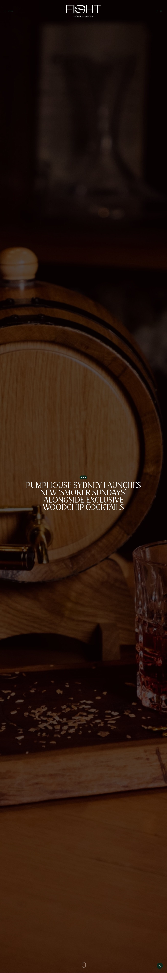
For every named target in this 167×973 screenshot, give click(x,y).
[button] (8, 11)
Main (83, 477)
